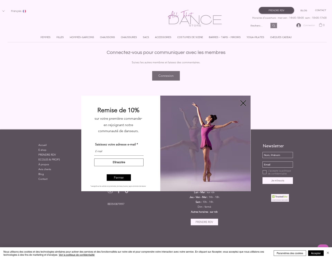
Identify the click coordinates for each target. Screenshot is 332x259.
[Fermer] (328, 253)
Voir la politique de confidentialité (77, 254)
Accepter (316, 253)
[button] (119, 177)
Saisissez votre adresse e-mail (115, 144)
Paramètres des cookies (290, 253)
